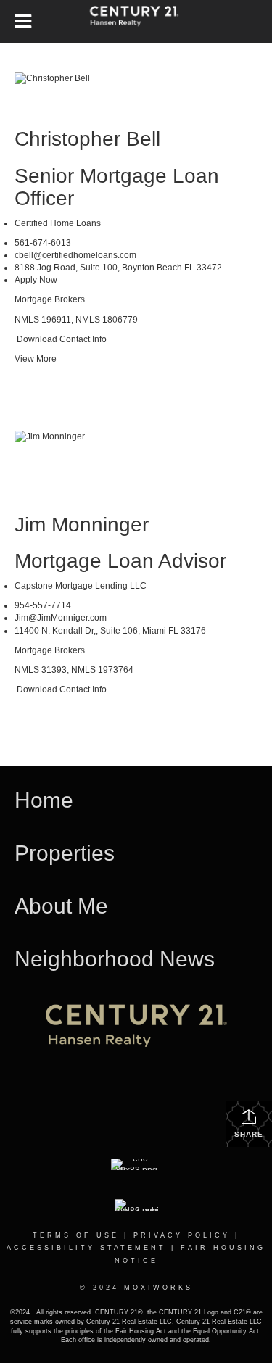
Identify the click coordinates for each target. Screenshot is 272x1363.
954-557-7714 (43, 605)
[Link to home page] (136, 22)
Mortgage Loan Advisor (120, 561)
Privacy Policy (181, 1235)
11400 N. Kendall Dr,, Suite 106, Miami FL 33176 (110, 631)
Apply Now (36, 280)
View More (36, 359)
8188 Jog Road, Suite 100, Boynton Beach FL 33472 (118, 267)
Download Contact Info (61, 339)
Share (248, 1134)
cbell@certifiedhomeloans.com (75, 255)
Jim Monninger (84, 524)
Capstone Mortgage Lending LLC (81, 586)
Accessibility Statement (86, 1247)
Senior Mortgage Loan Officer (117, 187)
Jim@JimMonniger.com (61, 618)
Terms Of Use (76, 1235)
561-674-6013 (43, 243)
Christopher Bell (87, 139)
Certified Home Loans (58, 223)
